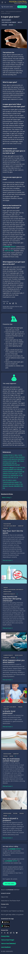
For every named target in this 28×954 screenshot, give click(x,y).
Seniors (11, 756)
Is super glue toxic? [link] (5, 13)
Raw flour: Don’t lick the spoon (13, 532)
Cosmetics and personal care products (13, 589)
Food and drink (7, 523)
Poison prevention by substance (13, 11)
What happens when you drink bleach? (14, 661)
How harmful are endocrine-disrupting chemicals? (12, 599)
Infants (11, 25)
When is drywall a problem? (10, 819)
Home (2, 11)
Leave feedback (6, 947)
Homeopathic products (9, 594)
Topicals (5, 587)
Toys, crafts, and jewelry (9, 22)
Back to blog (6, 497)
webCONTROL (9, 247)
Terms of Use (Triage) (7, 940)
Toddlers (4, 25)
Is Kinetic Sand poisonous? (9, 712)
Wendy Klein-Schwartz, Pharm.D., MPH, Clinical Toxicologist (12, 307)
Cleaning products (8, 655)
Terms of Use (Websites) (8, 943)
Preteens (5, 528)
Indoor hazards (6, 20)
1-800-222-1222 (8, 251)
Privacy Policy (5, 936)
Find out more (7, 560)
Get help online (22, 6)
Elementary (21, 525)
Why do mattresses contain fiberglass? (11, 760)
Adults (20, 22)
